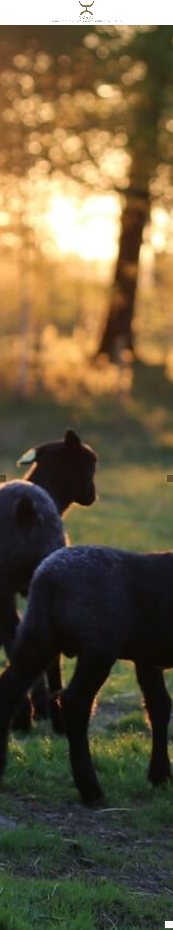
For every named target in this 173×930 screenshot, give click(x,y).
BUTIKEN (68, 21)
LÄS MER (75, 489)
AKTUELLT (100, 21)
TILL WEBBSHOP (94, 489)
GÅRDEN (56, 21)
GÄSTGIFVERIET (84, 21)
